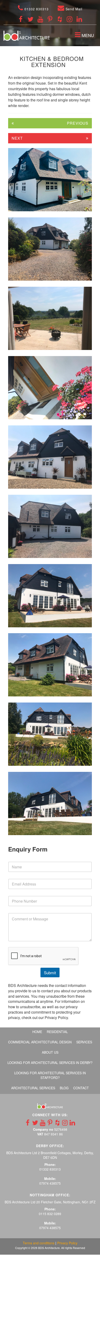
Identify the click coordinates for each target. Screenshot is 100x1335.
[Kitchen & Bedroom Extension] (50, 179)
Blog (64, 1088)
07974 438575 (50, 1183)
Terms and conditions (38, 1243)
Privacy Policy (67, 1243)
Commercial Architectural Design (40, 1042)
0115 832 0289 (50, 1213)
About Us (50, 1052)
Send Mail (73, 9)
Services (84, 1042)
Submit (50, 972)
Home (37, 1031)
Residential (57, 1031)
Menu (85, 36)
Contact (81, 1088)
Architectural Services (33, 1088)
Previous (77, 123)
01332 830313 (36, 9)
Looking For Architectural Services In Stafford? (50, 1075)
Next (17, 138)
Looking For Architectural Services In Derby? (50, 1062)
